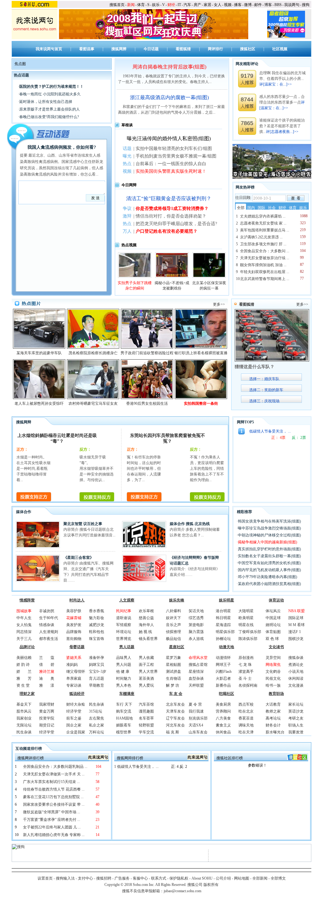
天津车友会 (175, 711)
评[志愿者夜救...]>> (282, 131)
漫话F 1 (294, 632)
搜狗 (305, 5)
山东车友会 (198, 732)
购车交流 (123, 711)
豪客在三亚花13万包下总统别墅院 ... (53, 797)
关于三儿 (24, 638)
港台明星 (223, 611)
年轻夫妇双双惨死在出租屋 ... (264, 272)
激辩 (127, 216)
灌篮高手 (246, 671)
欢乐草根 (146, 611)
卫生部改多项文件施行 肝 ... (263, 244)
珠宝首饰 (96, 638)
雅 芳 (24, 678)
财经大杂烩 (75, 704)
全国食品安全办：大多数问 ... (264, 251)
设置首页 (45, 878)
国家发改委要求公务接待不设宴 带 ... (54, 804)
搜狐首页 (117, 5)
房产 (197, 5)
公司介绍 (223, 878)
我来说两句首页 (49, 49)
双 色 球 (272, 638)
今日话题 (151, 49)
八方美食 (223, 718)
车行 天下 (124, 704)
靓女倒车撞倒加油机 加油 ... (263, 265)
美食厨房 (223, 704)
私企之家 (96, 725)
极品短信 (173, 638)
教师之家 (273, 711)
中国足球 (273, 618)
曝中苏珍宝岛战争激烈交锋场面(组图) (269, 528)
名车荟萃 (146, 718)
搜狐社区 (247, 49)
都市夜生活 (48, 638)
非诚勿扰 (46, 611)
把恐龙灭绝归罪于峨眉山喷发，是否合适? (176, 223)
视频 (228, 5)
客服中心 (140, 878)
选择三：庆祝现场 (264, 401)
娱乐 (156, 5)
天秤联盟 (196, 685)
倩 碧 (46, 664)
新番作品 (223, 685)
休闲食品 (223, 732)
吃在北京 (246, 711)
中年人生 (24, 618)
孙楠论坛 (223, 638)
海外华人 (146, 625)
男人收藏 (146, 657)
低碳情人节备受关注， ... (270, 431)
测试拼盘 (173, 671)
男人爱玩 (146, 685)
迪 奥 (46, 678)
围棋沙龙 (295, 638)
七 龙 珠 (245, 664)
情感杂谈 (46, 625)
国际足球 (295, 618)
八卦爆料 (173, 611)
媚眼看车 (123, 725)
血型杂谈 (196, 678)
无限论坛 (24, 725)
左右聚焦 (96, 718)
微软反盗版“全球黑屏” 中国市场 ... (51, 812)
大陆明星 (246, 611)
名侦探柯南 (247, 685)
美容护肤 (73, 611)
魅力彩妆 (96, 618)
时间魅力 (123, 678)
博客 (268, 5)
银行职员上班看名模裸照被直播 (200, 353)
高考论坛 (273, 718)
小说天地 (295, 671)
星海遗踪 (223, 625)
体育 (141, 5)
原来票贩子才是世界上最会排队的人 (49, 109)
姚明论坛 (273, 625)
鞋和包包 (96, 632)
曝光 (127, 156)
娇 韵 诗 (23, 664)
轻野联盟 (146, 725)
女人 (217, 5)
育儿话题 (96, 678)
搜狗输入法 (65, 878)
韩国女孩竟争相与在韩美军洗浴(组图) (269, 521)
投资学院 (46, 718)
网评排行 (215, 49)
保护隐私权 (178, 878)
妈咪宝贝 (96, 664)
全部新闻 (259, 878)
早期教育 (96, 685)
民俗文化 (273, 678)
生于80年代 (48, 618)
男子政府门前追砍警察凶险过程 (146, 353)
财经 (171, 5)
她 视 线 (145, 632)
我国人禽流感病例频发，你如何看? (61, 147)
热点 (127, 163)
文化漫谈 (295, 685)
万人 (127, 231)
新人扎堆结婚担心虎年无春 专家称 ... (54, 835)
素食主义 (223, 725)
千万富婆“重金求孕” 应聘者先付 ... (51, 819)
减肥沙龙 (96, 625)
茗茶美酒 (146, 678)
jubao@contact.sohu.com (182, 891)
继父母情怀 (75, 671)
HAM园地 (124, 718)
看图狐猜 (183, 49)
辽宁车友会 (175, 718)
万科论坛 (96, 732)
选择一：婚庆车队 (264, 379)
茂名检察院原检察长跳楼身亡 (93, 353)
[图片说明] (295, 198)
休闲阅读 (295, 678)
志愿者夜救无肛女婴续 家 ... (263, 223)
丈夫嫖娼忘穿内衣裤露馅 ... (262, 216)
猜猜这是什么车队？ (254, 366)
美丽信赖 (24, 657)
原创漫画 (246, 657)
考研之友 (295, 718)
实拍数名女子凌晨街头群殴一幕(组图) (269, 556)
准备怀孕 (96, 657)
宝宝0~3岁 (97, 671)
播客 (238, 5)
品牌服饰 (73, 632)
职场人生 (295, 725)
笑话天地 (196, 611)
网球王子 (223, 664)
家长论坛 (295, 704)
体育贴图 (273, 632)
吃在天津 (246, 732)
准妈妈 (72, 664)
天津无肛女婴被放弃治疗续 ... (264, 258)
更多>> (219, 304)
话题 (127, 148)
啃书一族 (273, 685)
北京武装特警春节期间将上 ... (264, 279)
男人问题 (123, 664)
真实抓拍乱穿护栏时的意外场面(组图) (269, 549)
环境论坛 (123, 632)
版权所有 (211, 884)
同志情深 (24, 632)
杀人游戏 (196, 638)
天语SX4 (196, 725)
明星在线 (246, 625)
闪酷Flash (224, 671)
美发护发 (73, 625)
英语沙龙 (295, 711)
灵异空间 (273, 657)
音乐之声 (173, 625)
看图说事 (86, 49)
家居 (207, 5)
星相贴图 (173, 664)
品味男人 (123, 657)
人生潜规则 (48, 632)
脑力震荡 (196, 632)
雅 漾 (46, 685)
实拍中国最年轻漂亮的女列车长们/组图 (174, 148)
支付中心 (85, 878)
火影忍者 (223, 678)
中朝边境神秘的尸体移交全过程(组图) (269, 535)
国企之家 (73, 725)
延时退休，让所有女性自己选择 (45, 101)
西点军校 (246, 704)
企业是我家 (75, 732)
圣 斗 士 (245, 678)
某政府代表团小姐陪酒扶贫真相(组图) (269, 584)
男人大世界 (148, 671)
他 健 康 (122, 671)
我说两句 (291, 5)
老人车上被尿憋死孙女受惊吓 (39, 403)
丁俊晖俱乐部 (249, 632)
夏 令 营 (195, 704)
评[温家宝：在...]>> (275, 84)
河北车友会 (175, 725)
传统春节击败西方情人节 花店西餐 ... (54, 789)
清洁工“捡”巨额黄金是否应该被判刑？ (168, 198)
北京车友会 (175, 704)
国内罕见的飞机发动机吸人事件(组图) (269, 570)
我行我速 (196, 711)
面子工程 (146, 664)
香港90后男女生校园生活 (147, 403)
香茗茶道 (246, 718)
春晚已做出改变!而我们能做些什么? (49, 117)
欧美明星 (246, 618)
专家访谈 (73, 685)
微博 (248, 5)
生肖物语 (173, 678)
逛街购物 (73, 638)
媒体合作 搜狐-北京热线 (190, 524)
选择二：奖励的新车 (266, 390)
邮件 (258, 5)
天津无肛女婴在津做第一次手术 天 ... (54, 774)
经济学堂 (46, 732)
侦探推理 (173, 632)
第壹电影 (196, 625)
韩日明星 (223, 618)
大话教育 (273, 704)
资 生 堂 (23, 685)
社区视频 (279, 49)
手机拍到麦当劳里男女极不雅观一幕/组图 (176, 156)
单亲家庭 (73, 678)
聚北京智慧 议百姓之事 (82, 524)
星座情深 (196, 671)
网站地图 (241, 878)
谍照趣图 (146, 711)
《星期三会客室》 (78, 557)
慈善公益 (146, 618)
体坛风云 (273, 611)
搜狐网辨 (118, 49)
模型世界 (123, 732)
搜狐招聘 (103, 878)
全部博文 (278, 878)
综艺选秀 (196, 618)
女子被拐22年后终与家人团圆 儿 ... (52, 827)
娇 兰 (24, 671)
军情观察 (123, 625)
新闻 (131, 5)
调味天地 (246, 725)
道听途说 (123, 618)
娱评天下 (173, 618)
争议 (127, 208)
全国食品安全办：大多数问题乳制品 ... (55, 766)
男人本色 (123, 685)
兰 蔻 (46, 657)
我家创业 (24, 718)
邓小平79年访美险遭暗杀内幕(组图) (267, 577)
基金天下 (24, 704)
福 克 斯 (172, 732)
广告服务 (122, 878)
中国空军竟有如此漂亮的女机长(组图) (269, 563)
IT (179, 5)
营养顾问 (223, 711)
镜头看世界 (148, 638)
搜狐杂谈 (295, 657)
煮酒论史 (295, 664)
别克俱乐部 (198, 718)
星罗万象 (173, 657)
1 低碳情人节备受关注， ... (136, 766)
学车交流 (146, 732)
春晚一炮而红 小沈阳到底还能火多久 (50, 94)
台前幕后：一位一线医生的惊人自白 (171, 163)
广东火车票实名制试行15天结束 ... (51, 782)
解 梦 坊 (172, 685)
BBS (278, 5)
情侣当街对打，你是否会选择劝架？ (171, 216)
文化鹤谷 (273, 671)
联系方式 (158, 878)
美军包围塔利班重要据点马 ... (264, 230)
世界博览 (123, 638)
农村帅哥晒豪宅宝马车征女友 (93, 403)
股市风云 (24, 711)
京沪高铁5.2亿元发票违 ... (261, 237)
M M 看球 (296, 625)
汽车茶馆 (146, 704)
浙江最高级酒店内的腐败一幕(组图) (169, 97)
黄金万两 (46, 711)
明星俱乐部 (225, 632)
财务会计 (273, 725)
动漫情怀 (223, 657)
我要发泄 (295, 732)
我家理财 (46, 704)
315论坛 (95, 711)
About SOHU (202, 878)
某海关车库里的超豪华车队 (39, 353)
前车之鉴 (73, 718)
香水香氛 (96, 611)
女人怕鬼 (24, 625)
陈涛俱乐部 (247, 638)
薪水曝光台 (275, 732)
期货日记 (46, 725)
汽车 (187, 5)
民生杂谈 (24, 732)
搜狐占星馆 (198, 664)
